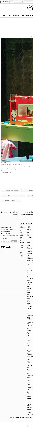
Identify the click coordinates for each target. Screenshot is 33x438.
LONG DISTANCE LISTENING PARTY (30, 371)
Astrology (29, 266)
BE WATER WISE (29, 350)
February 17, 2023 (6, 172)
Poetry (28, 382)
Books (28, 264)
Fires (28, 286)
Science (29, 288)
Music (28, 377)
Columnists (30, 273)
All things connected (29, 241)
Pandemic (29, 237)
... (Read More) (18, 169)
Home (3, 15)
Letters (28, 292)
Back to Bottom (29, 426)
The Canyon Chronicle (22, 255)
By (3, 170)
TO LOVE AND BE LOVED (29, 394)
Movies (29, 367)
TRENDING (30, 407)
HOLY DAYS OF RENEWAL (29, 363)
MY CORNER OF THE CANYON (29, 249)
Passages (29, 306)
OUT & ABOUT (4, 162)
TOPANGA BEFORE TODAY (29, 404)
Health (28, 290)
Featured (29, 280)
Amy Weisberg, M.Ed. (22, 228)
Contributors (13, 15)
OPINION (29, 253)
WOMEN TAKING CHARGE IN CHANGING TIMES (30, 320)
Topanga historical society (29, 300)
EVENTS (29, 255)
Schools (29, 284)
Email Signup (5, 1)
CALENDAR (30, 282)
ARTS (28, 268)
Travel (28, 294)
